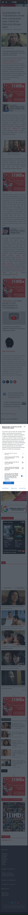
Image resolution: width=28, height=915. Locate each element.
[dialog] (14, 457)
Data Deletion (5, 488)
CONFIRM (8, 482)
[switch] (22, 457)
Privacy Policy (22, 488)
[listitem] (14, 454)
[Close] (25, 426)
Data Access (14, 488)
